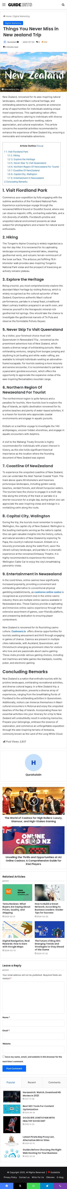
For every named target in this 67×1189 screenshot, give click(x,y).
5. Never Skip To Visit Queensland (26, 163)
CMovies (50, 1177)
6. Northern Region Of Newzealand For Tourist (33, 166)
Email (6, 1030)
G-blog (60, 1177)
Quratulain (11, 42)
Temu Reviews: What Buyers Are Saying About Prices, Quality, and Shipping (16, 908)
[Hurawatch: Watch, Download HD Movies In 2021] (11, 1096)
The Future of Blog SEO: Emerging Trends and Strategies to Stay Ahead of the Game (49, 945)
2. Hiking (13, 155)
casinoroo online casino (47, 592)
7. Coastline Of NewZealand (23, 170)
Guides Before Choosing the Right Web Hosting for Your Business (42, 1151)
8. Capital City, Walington (22, 174)
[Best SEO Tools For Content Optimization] (11, 1109)
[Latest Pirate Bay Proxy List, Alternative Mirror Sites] (11, 1140)
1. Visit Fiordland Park (16, 151)
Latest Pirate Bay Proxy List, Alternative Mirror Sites (38, 1138)
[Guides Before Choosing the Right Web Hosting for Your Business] (11, 1153)
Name (6, 1017)
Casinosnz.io (19, 631)
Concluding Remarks (15, 181)
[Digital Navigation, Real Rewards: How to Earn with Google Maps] (17, 929)
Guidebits (55, 1172)
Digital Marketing (21, 16)
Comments (54, 1082)
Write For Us (38, 1177)
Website (6, 1043)
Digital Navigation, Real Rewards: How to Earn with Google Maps (16, 943)
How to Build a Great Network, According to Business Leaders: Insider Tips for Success (49, 908)
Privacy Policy (10, 1177)
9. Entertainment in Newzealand (25, 178)
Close (40, 146)
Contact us (24, 1177)
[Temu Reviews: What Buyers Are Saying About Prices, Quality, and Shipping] (17, 892)
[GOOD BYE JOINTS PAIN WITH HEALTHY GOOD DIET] (11, 1124)
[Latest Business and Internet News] (20, 4)
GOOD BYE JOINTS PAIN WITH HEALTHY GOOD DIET (39, 1119)
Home (8, 16)
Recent (32, 1082)
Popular (11, 1082)
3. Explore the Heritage (21, 159)
